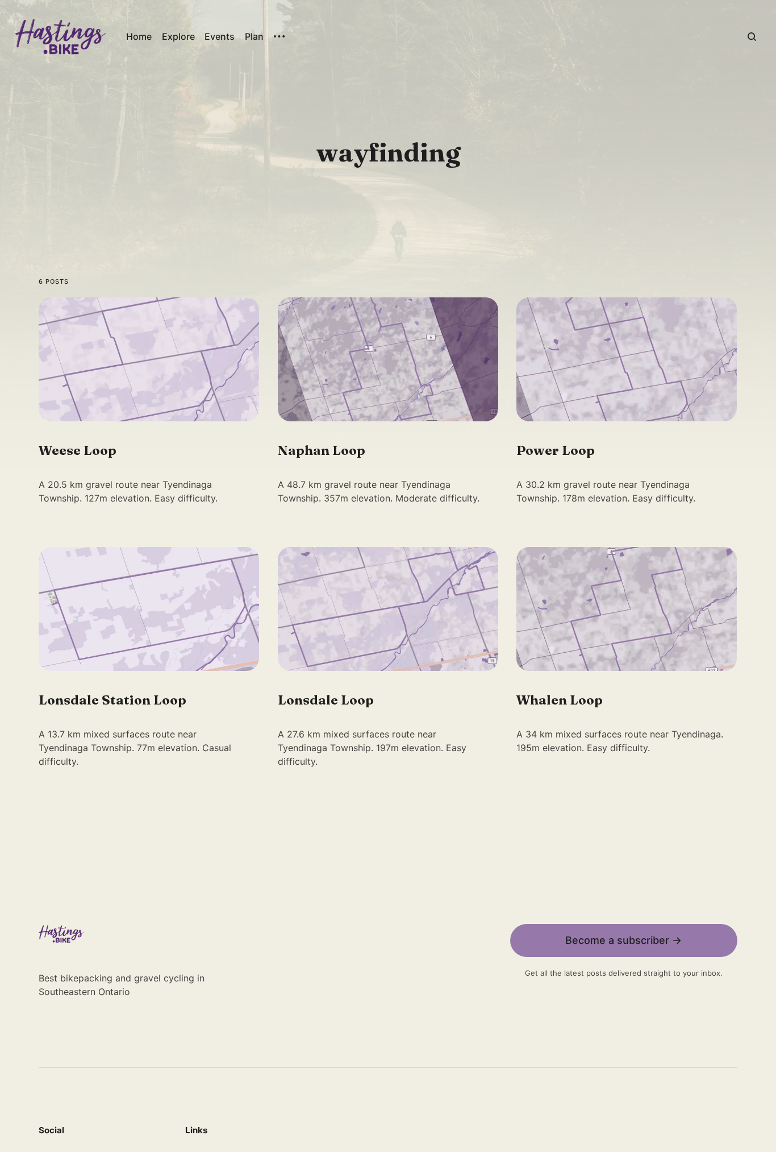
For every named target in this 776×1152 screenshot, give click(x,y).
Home (139, 36)
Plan (254, 36)
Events (220, 36)
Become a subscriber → (623, 940)
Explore (178, 36)
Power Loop (556, 450)
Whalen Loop (560, 700)
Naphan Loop (321, 450)
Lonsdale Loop (326, 700)
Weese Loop (77, 450)
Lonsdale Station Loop (112, 700)
